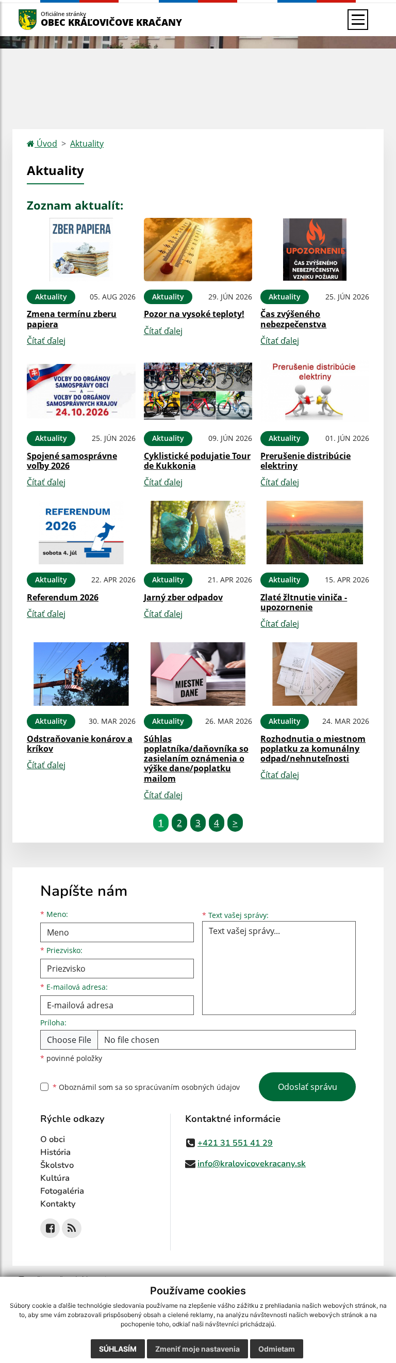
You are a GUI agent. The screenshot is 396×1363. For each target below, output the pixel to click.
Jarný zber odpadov (183, 597)
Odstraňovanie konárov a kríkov (80, 743)
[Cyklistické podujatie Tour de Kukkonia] (198, 391)
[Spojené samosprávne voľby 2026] (81, 391)
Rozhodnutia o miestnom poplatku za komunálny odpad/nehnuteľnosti (313, 748)
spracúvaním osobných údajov (187, 1087)
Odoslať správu (307, 1086)
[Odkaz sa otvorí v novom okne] (50, 1228)
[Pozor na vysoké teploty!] (198, 249)
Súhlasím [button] (118, 1348)
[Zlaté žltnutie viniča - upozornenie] (314, 532)
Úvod (46, 143)
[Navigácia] (358, 19)
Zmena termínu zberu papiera (72, 318)
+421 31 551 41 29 (235, 1143)
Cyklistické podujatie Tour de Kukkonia (197, 460)
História (55, 1152)
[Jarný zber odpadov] (198, 532)
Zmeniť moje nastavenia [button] (197, 1348)
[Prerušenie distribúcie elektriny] (314, 391)
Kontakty (58, 1204)
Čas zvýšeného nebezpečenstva (293, 318)
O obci (52, 1139)
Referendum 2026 (62, 597)
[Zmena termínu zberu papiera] (81, 249)
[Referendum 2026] (81, 532)
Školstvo (57, 1165)
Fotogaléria (62, 1191)
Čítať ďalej (46, 340)
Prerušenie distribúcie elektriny (305, 460)
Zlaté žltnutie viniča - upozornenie (303, 602)
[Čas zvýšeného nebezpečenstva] (314, 249)
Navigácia (43, 19)
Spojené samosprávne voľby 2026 (72, 460)
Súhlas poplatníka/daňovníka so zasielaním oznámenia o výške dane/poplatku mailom (196, 758)
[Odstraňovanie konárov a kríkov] (81, 674)
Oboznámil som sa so (146, 1087)
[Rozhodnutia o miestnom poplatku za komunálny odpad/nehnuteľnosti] (314, 674)
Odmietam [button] (276, 1348)
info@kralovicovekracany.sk (251, 1163)
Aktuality (87, 143)
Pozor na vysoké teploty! (194, 314)
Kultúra (55, 1178)
